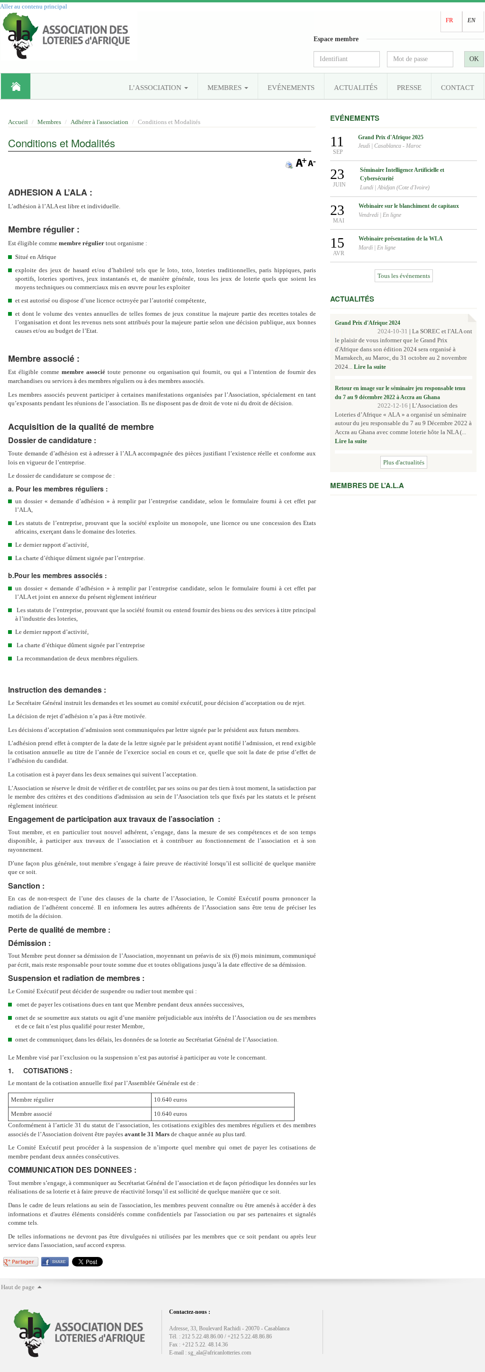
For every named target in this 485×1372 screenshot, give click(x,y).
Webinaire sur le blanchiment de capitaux (409, 206)
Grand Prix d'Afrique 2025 (390, 137)
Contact (457, 87)
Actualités (355, 87)
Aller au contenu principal (33, 6)
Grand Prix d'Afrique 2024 (367, 323)
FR (449, 20)
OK (474, 58)
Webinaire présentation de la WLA (401, 238)
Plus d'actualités (403, 462)
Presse (409, 87)
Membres (225, 87)
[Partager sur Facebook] (55, 1261)
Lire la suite (370, 366)
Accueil (15, 86)
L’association (156, 87)
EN (471, 20)
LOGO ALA (69, 36)
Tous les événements (403, 275)
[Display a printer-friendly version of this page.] (289, 164)
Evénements (291, 87)
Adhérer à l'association (99, 121)
